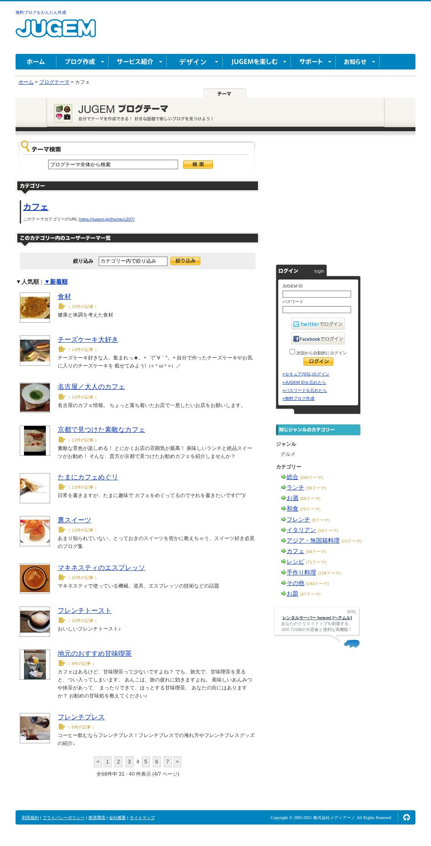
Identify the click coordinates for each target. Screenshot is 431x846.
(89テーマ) (310, 498)
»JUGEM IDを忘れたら (304, 382)
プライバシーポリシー (64, 817)
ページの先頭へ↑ (406, 817)
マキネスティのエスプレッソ (101, 567)
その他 (295, 583)
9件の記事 (81, 663)
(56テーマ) (316, 488)
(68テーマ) (316, 551)
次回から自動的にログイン (321, 353)
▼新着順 (56, 281)
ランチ (295, 487)
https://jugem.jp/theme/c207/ (107, 219)
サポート (313, 61)
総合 (292, 477)
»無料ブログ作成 (298, 398)
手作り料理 (301, 572)
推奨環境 (96, 817)
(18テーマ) (328, 530)
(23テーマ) (351, 541)
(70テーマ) (310, 509)
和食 (292, 508)
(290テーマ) (311, 477)
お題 (292, 593)
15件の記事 (82, 306)
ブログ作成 (82, 61)
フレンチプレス (81, 717)
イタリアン (301, 530)
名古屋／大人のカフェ (91, 386)
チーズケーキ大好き (88, 339)
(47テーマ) (310, 594)
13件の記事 (82, 397)
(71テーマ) (316, 562)
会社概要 (117, 817)
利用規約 (30, 817)
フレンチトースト (85, 610)
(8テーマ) (321, 520)
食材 (64, 296)
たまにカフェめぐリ (88, 477)
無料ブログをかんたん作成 (41, 12)
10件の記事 (82, 577)
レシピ (295, 561)
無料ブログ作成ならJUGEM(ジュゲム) (56, 33)
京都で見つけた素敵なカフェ (101, 429)
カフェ (35, 206)
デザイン (195, 61)
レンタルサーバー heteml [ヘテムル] (317, 617)
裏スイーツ (74, 520)
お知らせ (358, 61)
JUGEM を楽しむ (257, 61)
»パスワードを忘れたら (304, 390)
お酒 (292, 498)
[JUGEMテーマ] (225, 93)
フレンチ (298, 519)
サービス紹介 (138, 61)
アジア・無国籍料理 (313, 540)
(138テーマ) (329, 573)
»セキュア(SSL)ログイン (306, 374)
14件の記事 (82, 349)
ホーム (36, 61)
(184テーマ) (317, 583)
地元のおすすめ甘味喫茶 (95, 653)
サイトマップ (142, 817)
